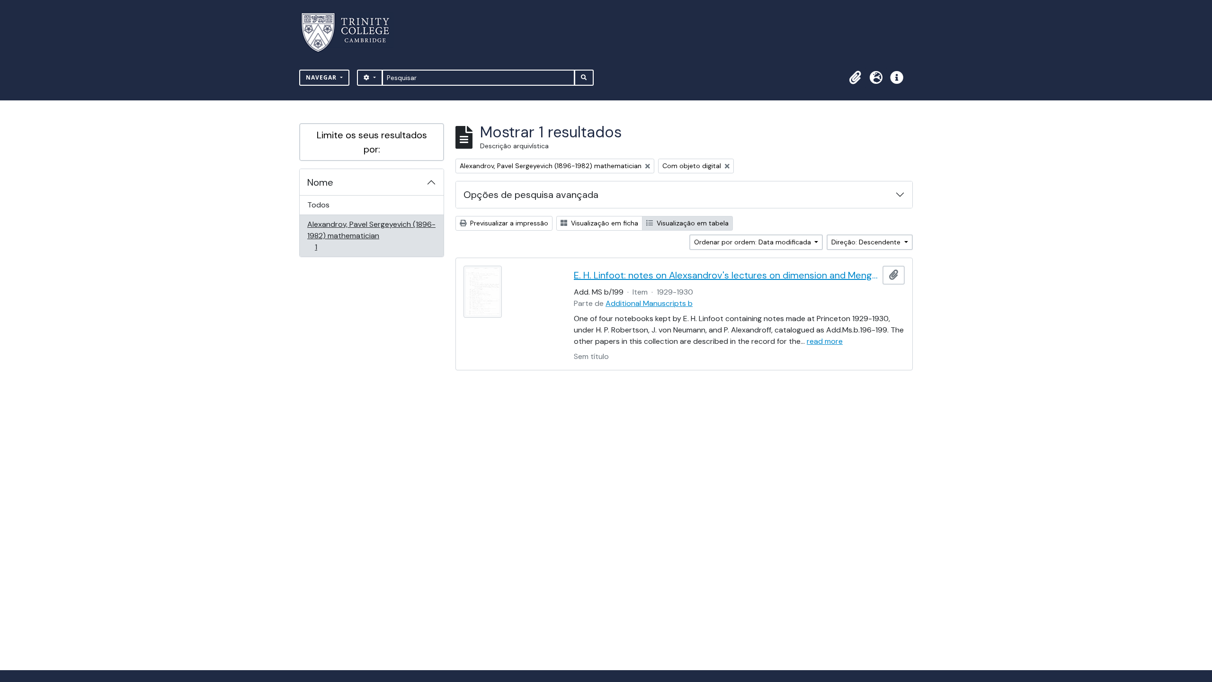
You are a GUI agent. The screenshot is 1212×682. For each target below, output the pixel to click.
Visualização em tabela (692, 223)
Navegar (322, 77)
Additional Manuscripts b (649, 303)
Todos (318, 205)
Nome (320, 182)
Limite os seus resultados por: (372, 142)
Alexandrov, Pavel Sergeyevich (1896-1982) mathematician (371, 235)
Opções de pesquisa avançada (530, 194)
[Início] (351, 32)
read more (825, 341)
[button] (855, 77)
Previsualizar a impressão (508, 223)
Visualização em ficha (603, 223)
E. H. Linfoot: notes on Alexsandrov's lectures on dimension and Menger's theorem (726, 275)
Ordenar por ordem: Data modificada (753, 242)
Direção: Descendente (866, 242)
